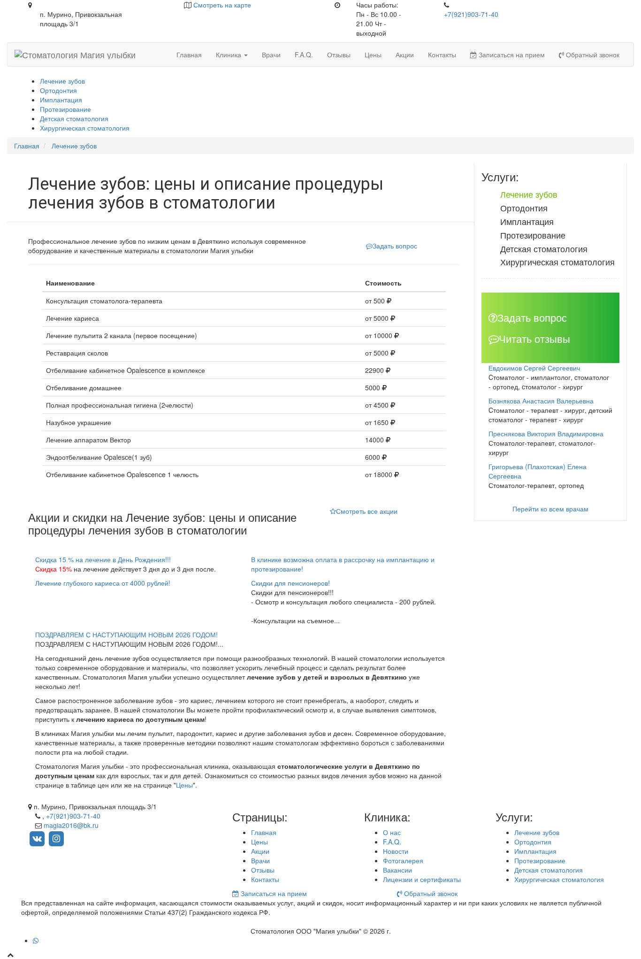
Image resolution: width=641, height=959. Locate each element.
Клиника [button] (229, 54)
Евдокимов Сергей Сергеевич (534, 367)
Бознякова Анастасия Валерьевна (541, 400)
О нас (392, 832)
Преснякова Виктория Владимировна (545, 433)
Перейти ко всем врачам (550, 508)
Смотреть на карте (222, 4)
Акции (405, 54)
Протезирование (65, 109)
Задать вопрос (395, 245)
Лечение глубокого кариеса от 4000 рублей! (102, 583)
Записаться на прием (511, 54)
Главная (189, 54)
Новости (395, 851)
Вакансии (397, 869)
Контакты (442, 54)
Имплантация (61, 99)
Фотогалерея (403, 860)
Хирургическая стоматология (85, 127)
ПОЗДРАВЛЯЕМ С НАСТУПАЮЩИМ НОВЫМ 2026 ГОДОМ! (126, 634)
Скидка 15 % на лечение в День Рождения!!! (103, 559)
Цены (373, 54)
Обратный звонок (591, 54)
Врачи (271, 54)
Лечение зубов (62, 80)
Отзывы (339, 54)
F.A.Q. (304, 54)
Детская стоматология (74, 118)
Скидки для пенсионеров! (290, 583)
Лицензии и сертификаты (422, 879)
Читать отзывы (534, 338)
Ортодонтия (58, 90)
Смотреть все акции (366, 511)
